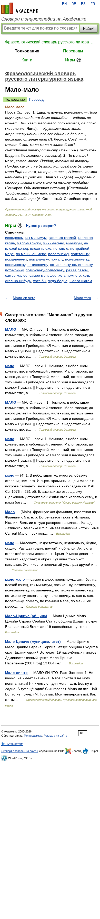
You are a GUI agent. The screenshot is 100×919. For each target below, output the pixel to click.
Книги (27, 60)
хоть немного (69, 275)
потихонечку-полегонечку (71, 265)
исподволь (14, 238)
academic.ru (19, 8)
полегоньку (80, 254)
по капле (60, 248)
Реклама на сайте (55, 735)
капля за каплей (62, 238)
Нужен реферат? (41, 226)
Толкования (27, 51)
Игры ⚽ (73, 60)
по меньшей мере (31, 254)
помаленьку (39, 259)
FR (93, 4)
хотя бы (39, 281)
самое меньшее (42, 275)
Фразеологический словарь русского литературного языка (50, 42)
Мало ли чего (24, 298)
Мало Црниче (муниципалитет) (33, 641)
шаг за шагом (80, 281)
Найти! (88, 28)
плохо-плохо (40, 248)
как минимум (36, 238)
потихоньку (14, 270)
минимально (53, 243)
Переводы (73, 51)
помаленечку (16, 259)
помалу (57, 259)
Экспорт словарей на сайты (19, 751)
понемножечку (77, 259)
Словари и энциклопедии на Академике (43, 19)
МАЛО (10, 329)
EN (64, 4)
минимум (74, 243)
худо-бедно (57, 281)
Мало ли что (16, 673)
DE (74, 4)
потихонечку (37, 265)
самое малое (16, 275)
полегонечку (58, 254)
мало (9, 366)
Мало (10, 512)
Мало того (82, 298)
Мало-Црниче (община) (26, 616)
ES (83, 4)
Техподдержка (33, 735)
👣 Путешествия (12, 743)
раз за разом (77, 270)
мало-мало (15, 579)
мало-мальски (29, 243)
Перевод (36, 99)
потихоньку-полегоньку (45, 270)
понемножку (15, 265)
